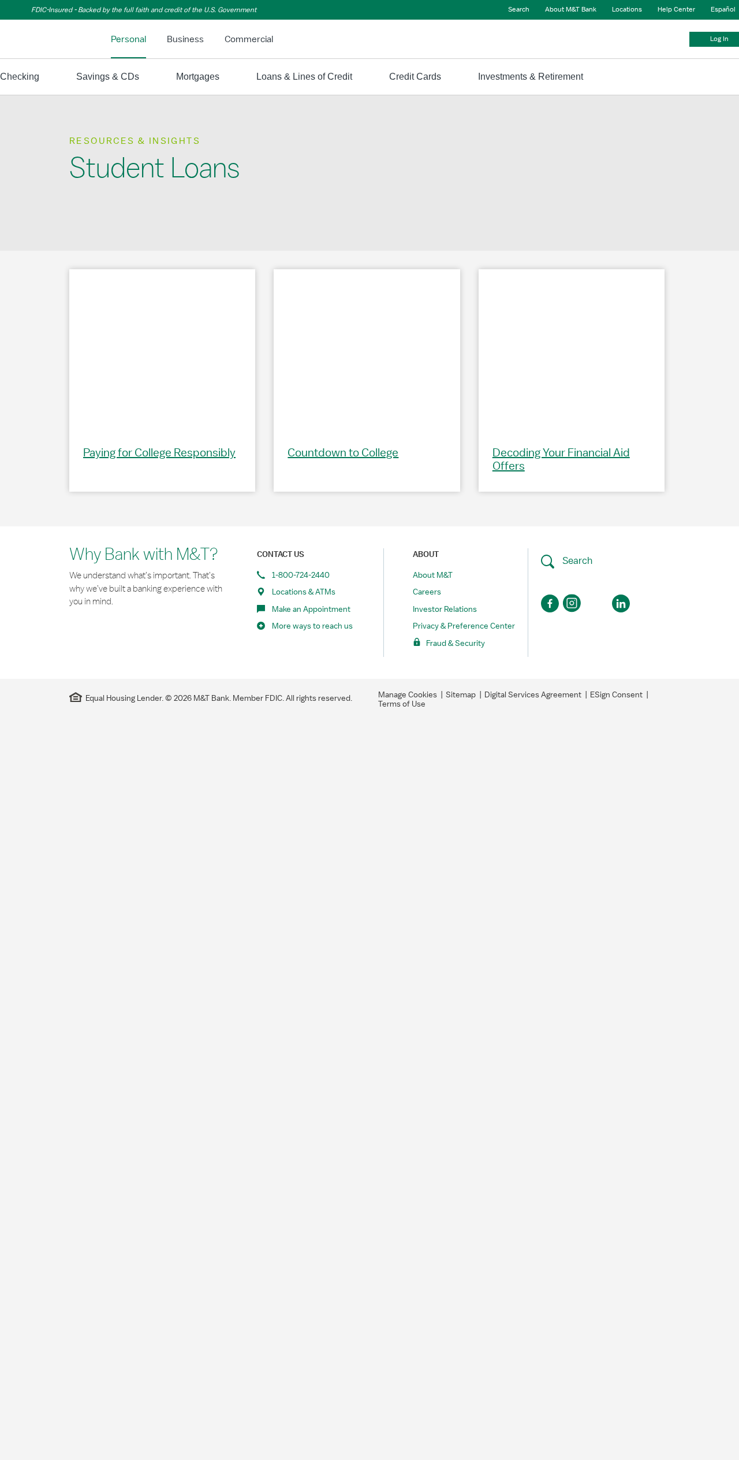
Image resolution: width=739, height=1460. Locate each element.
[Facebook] (550, 603)
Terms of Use (402, 704)
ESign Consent (616, 695)
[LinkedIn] (621, 603)
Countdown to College (343, 453)
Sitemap (461, 695)
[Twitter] (597, 603)
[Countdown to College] (367, 348)
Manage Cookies (407, 695)
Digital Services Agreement (532, 695)
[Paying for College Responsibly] (162, 348)
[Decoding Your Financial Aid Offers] (572, 348)
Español (723, 9)
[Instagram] (574, 603)
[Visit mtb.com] (30, 37)
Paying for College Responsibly (159, 453)
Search (576, 561)
